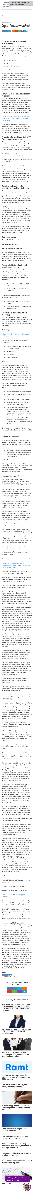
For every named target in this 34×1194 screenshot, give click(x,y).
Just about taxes (9, 3)
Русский (4, 16)
